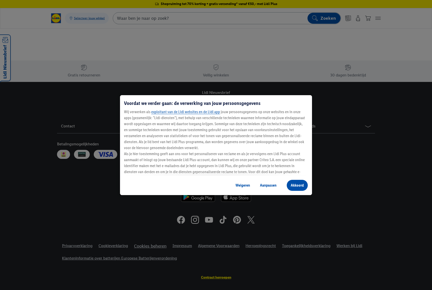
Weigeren (243, 185)
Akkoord (297, 185)
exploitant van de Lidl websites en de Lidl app (185, 111)
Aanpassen (268, 185)
